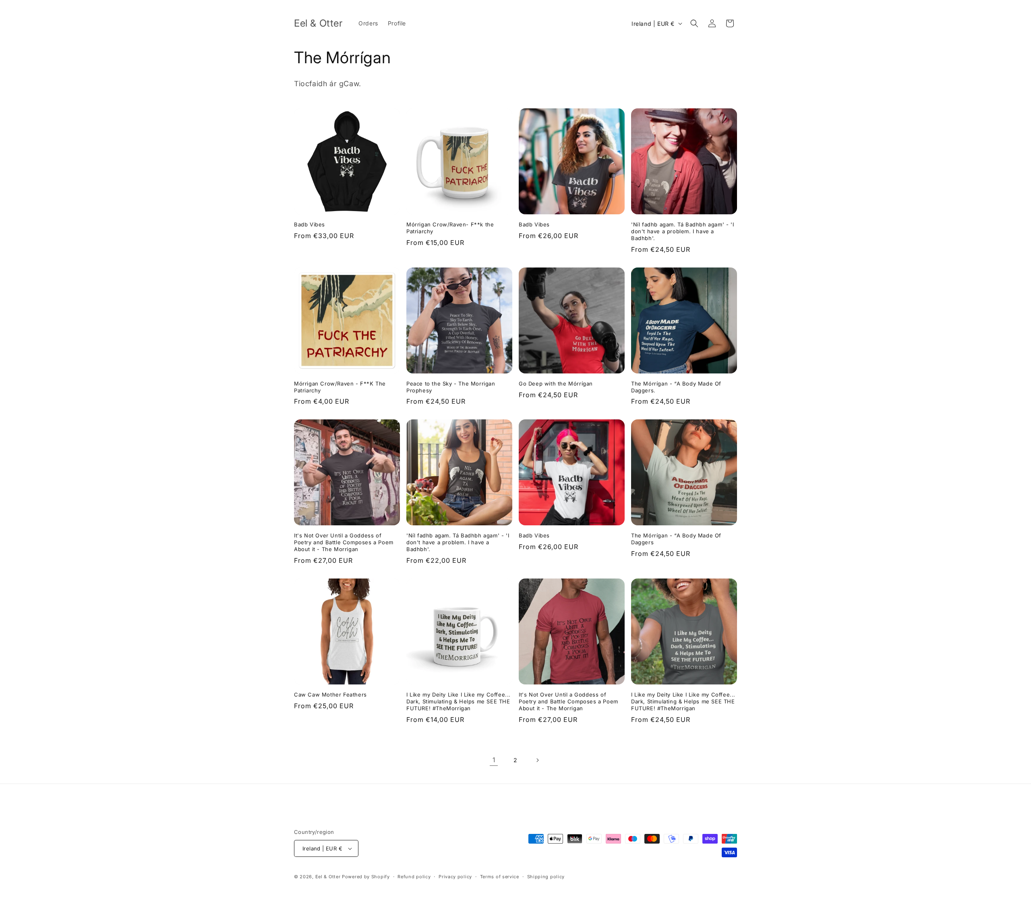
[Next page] (537, 760)
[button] (694, 23)
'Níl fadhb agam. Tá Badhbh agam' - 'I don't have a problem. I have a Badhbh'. (682, 231)
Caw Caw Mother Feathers (330, 694)
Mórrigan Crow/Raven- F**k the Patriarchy (450, 227)
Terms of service (499, 876)
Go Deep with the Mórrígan (556, 383)
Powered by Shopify (366, 876)
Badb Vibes (309, 224)
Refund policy (414, 876)
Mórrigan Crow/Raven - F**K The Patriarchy (340, 387)
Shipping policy (546, 876)
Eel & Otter (328, 876)
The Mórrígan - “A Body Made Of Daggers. (676, 387)
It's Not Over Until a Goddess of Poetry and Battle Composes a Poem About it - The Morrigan (343, 542)
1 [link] (494, 760)
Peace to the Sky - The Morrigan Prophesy (450, 387)
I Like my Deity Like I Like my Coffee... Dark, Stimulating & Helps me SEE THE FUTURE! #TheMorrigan (458, 701)
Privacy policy (455, 876)
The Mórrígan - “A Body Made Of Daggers (676, 538)
